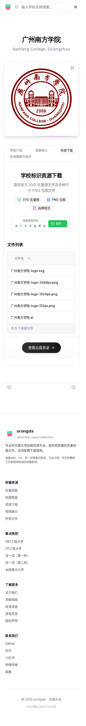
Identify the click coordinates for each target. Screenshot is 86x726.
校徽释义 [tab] (41, 150)
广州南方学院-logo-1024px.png (34, 294)
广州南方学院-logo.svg (27, 271)
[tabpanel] (41, 266)
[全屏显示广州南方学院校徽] (72, 68)
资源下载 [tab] (66, 150)
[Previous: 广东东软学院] (9, 387)
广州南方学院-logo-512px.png (33, 306)
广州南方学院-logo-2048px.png (34, 282)
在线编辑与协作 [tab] (21, 156)
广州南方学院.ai (22, 317)
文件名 (19, 258)
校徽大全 (55, 699)
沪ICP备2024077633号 (41, 706)
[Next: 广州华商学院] (73, 387)
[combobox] (41, 7)
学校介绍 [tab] (16, 150)
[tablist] (41, 154)
